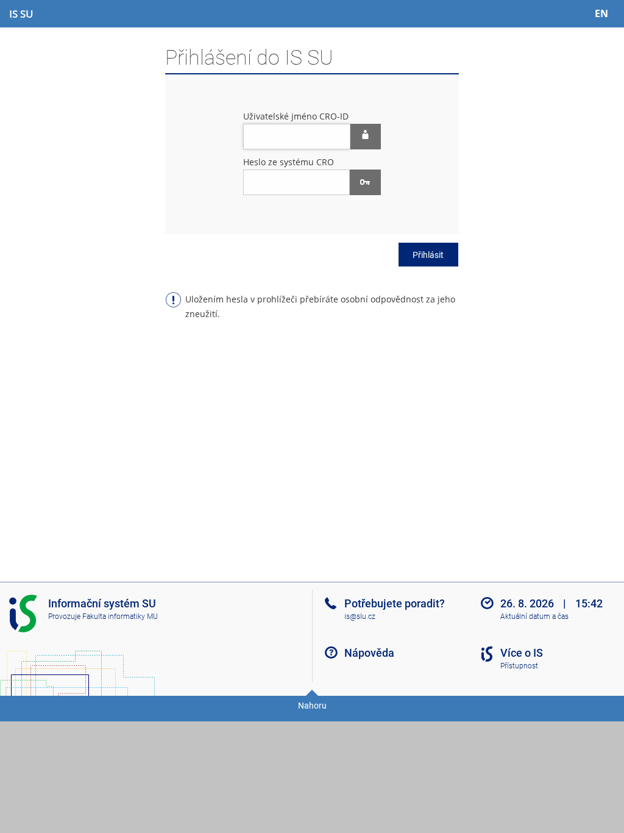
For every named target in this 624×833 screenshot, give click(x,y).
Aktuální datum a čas (534, 616)
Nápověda (369, 652)
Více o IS (521, 652)
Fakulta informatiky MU (120, 616)
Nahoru (312, 705)
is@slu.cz (359, 616)
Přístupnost (519, 666)
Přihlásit (428, 255)
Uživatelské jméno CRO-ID (296, 116)
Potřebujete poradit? (394, 603)
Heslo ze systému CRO (288, 162)
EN (601, 13)
